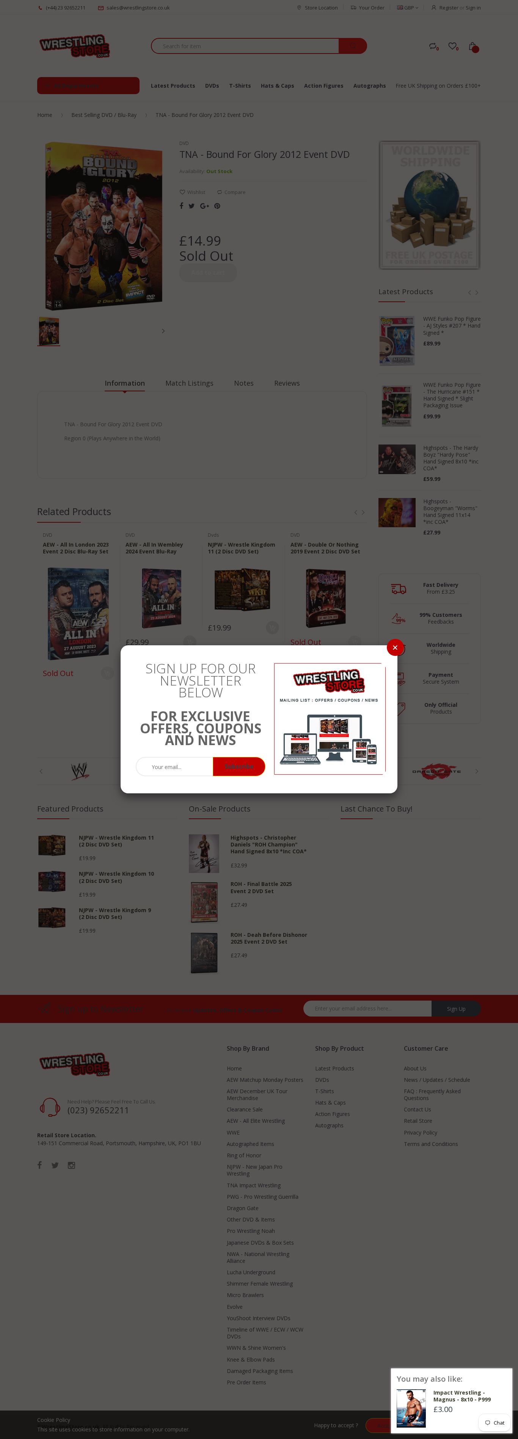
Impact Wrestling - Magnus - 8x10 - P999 (462, 1396)
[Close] (395, 647)
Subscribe (239, 766)
